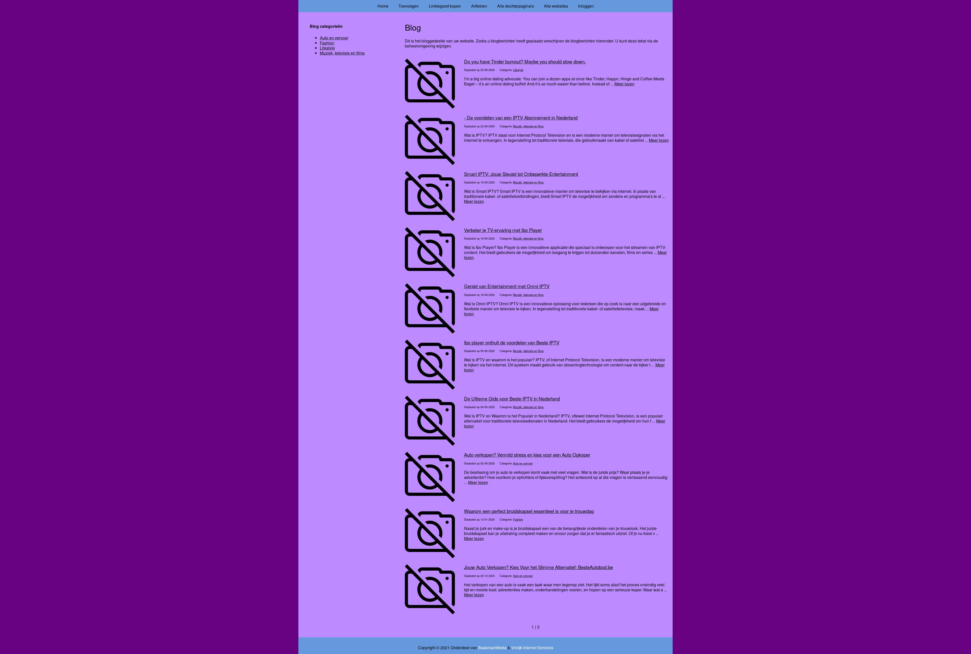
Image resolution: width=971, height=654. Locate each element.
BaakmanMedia (492, 647)
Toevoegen (409, 6)
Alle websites (556, 6)
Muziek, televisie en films (528, 126)
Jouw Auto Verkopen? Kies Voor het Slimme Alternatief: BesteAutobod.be (538, 567)
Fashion (518, 519)
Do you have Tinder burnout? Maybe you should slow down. (525, 61)
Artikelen (479, 6)
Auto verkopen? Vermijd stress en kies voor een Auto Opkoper (527, 454)
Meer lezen (624, 84)
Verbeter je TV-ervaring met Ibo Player (503, 230)
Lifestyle (518, 70)
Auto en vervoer (523, 463)
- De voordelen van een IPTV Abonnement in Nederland (521, 117)
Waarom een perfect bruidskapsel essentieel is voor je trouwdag (529, 511)
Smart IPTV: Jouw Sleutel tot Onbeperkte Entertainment (521, 174)
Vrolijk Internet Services (532, 647)
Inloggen (586, 6)
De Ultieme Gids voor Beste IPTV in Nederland (512, 398)
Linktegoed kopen (445, 6)
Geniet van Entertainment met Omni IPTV (506, 286)
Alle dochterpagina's (515, 6)
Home (383, 6)
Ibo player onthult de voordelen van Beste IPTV (511, 342)
